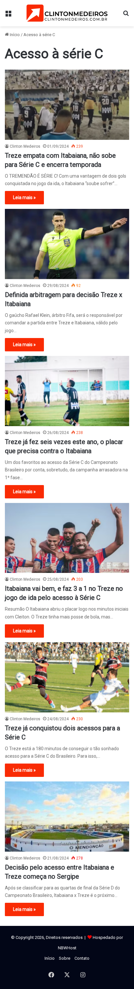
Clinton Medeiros (25, 146)
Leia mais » (24, 197)
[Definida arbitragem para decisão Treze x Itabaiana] (67, 244)
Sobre (64, 958)
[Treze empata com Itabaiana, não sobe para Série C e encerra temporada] (67, 105)
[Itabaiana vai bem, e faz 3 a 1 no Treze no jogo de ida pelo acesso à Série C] (67, 538)
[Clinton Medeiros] (67, 13)
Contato (81, 958)
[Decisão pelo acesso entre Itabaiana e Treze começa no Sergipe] (67, 816)
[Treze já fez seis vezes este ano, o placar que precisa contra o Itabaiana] (67, 391)
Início (14, 34)
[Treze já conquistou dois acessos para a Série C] (67, 677)
